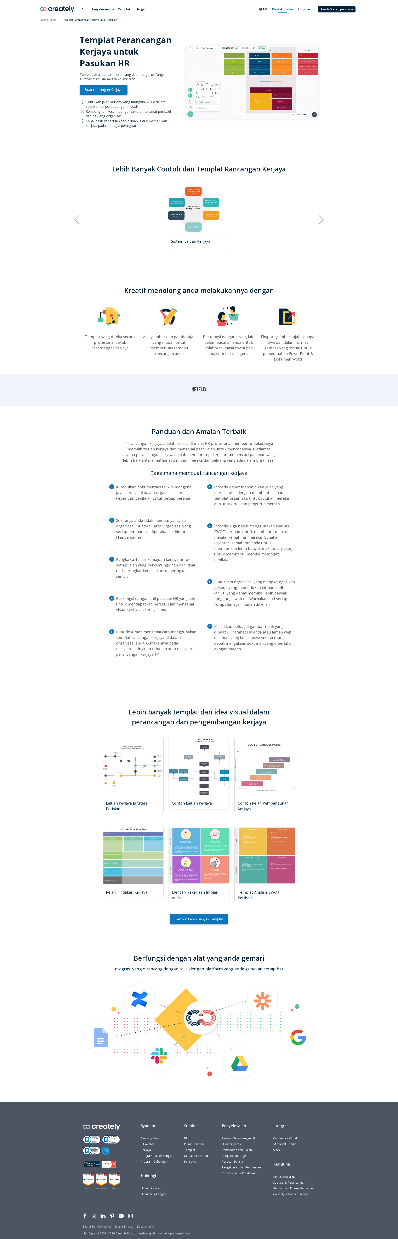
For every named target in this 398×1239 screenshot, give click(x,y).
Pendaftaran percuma (337, 9)
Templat (124, 9)
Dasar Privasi (124, 1226)
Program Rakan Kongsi (156, 1156)
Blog (187, 1138)
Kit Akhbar (147, 1144)
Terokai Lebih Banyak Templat (199, 919)
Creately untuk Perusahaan (291, 1194)
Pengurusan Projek (234, 1156)
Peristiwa (190, 1161)
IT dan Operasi (231, 1144)
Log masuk (306, 9)
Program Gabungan (154, 1161)
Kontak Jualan (282, 9)
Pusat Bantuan (194, 1144)
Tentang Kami (150, 1138)
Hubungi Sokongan (153, 1194)
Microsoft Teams (284, 1144)
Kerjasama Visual (284, 1177)
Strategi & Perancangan (289, 1182)
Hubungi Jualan (151, 1188)
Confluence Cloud (285, 1138)
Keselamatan (146, 1226)
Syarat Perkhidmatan (97, 1226)
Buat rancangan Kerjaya (103, 89)
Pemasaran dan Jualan (237, 1150)
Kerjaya (146, 1150)
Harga (140, 9)
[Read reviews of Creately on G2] (109, 1164)
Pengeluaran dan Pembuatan (241, 1167)
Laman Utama (48, 19)
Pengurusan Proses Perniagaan (294, 1188)
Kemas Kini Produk (196, 1156)
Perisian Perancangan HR (239, 1138)
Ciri (84, 9)
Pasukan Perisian (233, 1161)
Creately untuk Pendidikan (239, 1173)
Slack (276, 1150)
